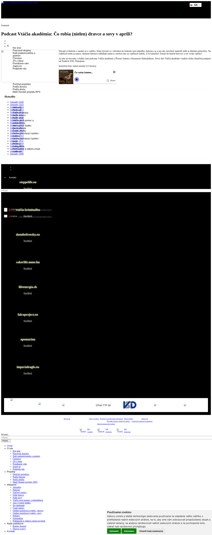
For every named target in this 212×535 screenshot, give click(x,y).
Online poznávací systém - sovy (27, 513)
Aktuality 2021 (17, 115)
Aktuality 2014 (17, 130)
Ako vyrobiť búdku (22, 503)
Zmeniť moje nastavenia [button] (151, 531)
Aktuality (17, 487)
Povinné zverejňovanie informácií (111, 419)
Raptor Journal (20, 167)
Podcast (16, 490)
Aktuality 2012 (17, 138)
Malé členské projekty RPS (26, 92)
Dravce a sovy (19, 529)
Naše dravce (18, 495)
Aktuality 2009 (17, 146)
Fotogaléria (18, 518)
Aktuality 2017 (17, 125)
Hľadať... (5, 187)
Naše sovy (17, 497)
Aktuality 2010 (17, 143)
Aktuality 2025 (17, 104)
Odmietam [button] (129, 531)
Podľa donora (20, 87)
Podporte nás (19, 68)
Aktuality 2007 (17, 151)
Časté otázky (18, 508)
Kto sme (17, 48)
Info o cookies (94, 419)
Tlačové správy (20, 492)
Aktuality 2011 (17, 141)
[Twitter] (8, 46)
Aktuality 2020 (17, 117)
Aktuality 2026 (17, 102)
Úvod (11, 27)
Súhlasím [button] (114, 531)
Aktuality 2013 (17, 135)
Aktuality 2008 (17, 148)
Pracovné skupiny (22, 50)
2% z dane (18, 61)
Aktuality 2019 (17, 120)
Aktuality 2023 (17, 110)
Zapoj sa (17, 66)
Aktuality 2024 (17, 107)
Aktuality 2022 (17, 112)
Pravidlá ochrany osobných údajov (118, 421)
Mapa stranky (128, 419)
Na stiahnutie (19, 505)
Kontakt (12, 177)
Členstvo (17, 58)
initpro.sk (144, 419)
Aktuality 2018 (17, 123)
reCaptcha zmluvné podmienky (142, 421)
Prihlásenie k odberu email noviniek (29, 521)
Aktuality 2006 (17, 154)
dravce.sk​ (67, 419)
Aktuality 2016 (17, 128)
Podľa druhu (19, 89)
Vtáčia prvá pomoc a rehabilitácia (28, 500)
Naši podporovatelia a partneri (26, 456)
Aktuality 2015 (17, 133)
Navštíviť (28, 188)
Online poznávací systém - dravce (28, 510)
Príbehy (16, 516)
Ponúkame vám (21, 63)
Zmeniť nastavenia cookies (106, 424)
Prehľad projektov (22, 84)
